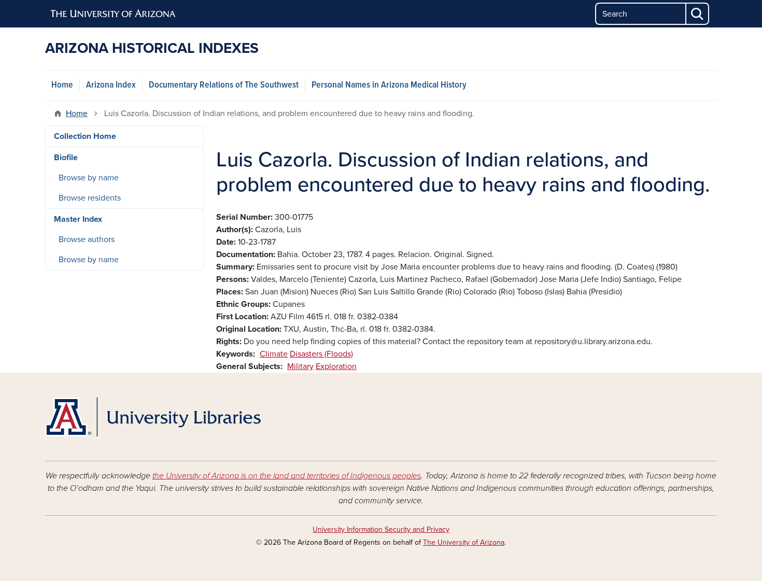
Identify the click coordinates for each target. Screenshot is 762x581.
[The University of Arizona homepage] (113, 14)
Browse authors (87, 239)
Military (300, 366)
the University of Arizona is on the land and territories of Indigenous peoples (286, 476)
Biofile (66, 157)
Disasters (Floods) (321, 354)
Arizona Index (111, 85)
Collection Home (85, 136)
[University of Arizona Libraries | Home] (153, 417)
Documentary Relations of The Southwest (224, 85)
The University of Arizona (463, 542)
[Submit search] (697, 14)
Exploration (336, 366)
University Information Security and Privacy (381, 529)
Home (62, 85)
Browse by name (89, 178)
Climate (274, 354)
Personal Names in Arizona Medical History (389, 85)
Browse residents (90, 198)
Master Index (78, 219)
